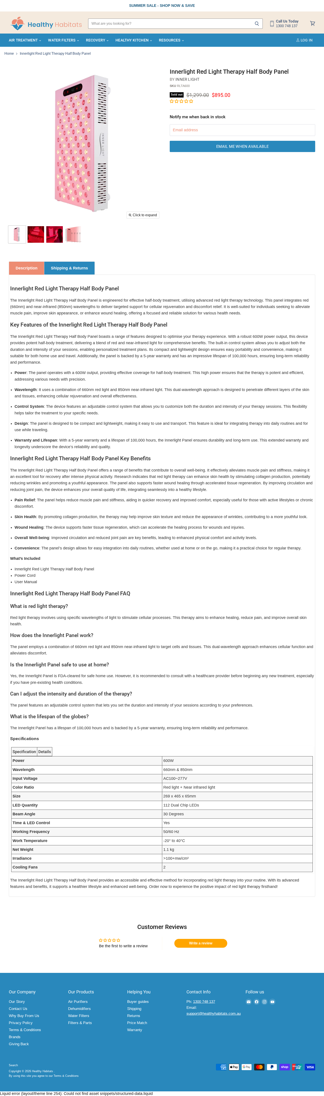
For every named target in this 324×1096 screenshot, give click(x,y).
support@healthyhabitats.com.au (213, 1013)
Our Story (17, 1002)
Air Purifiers (78, 1002)
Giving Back (19, 1044)
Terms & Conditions (25, 1030)
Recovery (96, 40)
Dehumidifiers (79, 1009)
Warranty (134, 1030)
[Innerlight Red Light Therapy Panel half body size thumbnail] (54, 234)
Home (9, 53)
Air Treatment (24, 40)
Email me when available (242, 146)
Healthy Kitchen (132, 40)
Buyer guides (138, 1002)
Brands (14, 1037)
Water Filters (62, 40)
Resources (170, 40)
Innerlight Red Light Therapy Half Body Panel (55, 53)
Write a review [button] (200, 943)
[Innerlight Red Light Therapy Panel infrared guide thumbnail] (73, 234)
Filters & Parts (80, 1023)
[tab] (26, 268)
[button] (181, 101)
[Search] (257, 24)
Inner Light (187, 79)
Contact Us (18, 1009)
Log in (306, 40)
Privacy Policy (21, 1023)
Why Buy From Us (24, 1016)
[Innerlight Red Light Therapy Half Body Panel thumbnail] (17, 234)
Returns (133, 1016)
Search (13, 1065)
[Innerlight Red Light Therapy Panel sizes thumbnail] (36, 234)
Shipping (134, 1009)
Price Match (137, 1023)
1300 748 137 (204, 1002)
